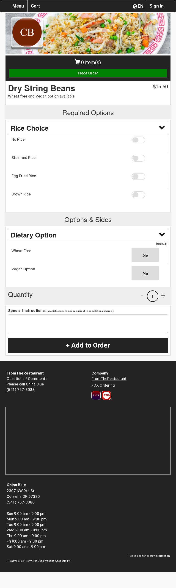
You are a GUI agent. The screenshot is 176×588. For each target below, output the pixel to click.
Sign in (156, 6)
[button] (148, 140)
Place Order (88, 73)
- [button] (142, 295)
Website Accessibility (57, 560)
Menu (18, 6)
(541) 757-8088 (21, 389)
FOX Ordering (103, 385)
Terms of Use (34, 560)
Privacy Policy (15, 560)
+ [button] (163, 295)
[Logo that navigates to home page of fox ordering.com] (106, 395)
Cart (35, 6)
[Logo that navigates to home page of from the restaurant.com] (96, 395)
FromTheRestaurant (108, 378)
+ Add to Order (88, 345)
